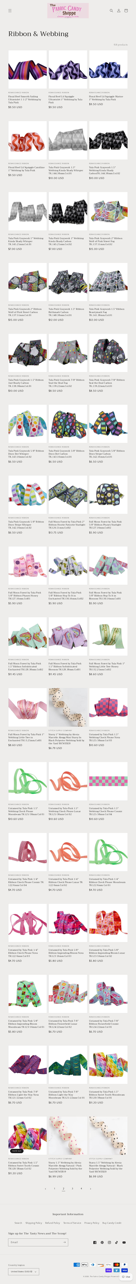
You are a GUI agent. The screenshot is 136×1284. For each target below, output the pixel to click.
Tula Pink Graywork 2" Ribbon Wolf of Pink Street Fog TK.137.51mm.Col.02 (106, 241)
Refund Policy (52, 1223)
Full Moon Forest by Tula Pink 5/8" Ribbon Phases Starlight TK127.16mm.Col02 (105, 525)
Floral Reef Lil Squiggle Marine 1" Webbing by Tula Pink (106, 98)
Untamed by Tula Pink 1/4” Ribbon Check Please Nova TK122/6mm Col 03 (23, 953)
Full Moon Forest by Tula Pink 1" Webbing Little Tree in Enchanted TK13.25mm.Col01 (26, 737)
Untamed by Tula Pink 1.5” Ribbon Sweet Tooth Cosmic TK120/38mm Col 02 (23, 1165)
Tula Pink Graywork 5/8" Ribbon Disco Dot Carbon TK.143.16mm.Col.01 (66, 454)
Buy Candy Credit (111, 1223)
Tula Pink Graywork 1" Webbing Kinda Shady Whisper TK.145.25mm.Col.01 (25, 241)
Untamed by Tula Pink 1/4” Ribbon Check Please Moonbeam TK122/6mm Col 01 (107, 882)
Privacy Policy (91, 1223)
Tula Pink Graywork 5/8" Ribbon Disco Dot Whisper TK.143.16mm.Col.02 (26, 454)
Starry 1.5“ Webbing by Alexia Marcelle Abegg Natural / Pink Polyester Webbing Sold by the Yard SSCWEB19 (65, 1167)
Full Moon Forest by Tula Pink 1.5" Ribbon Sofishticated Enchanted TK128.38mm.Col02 (25, 666)
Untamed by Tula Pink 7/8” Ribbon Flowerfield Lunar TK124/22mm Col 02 (63, 1024)
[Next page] (90, 1189)
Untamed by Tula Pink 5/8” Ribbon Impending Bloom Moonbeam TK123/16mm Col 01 (26, 1024)
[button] (10, 10)
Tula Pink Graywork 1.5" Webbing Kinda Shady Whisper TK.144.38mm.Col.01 (66, 170)
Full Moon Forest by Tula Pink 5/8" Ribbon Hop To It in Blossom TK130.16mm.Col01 (105, 595)
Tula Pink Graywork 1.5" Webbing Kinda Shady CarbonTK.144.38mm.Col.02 (104, 170)
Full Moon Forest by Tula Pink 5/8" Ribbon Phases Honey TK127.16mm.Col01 (24, 595)
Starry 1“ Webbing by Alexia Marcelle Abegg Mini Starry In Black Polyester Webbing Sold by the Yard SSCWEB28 (66, 739)
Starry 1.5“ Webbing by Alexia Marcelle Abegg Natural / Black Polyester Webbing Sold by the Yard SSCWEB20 (106, 1167)
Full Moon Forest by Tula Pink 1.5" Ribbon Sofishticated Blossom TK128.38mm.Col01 (65, 666)
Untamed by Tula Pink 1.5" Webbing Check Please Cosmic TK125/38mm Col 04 (105, 811)
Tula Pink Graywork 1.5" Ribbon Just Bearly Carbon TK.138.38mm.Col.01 (26, 383)
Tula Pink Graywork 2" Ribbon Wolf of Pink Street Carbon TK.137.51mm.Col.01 (25, 312)
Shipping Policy (34, 1223)
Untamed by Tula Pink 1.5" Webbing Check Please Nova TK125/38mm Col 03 (104, 737)
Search (18, 1223)
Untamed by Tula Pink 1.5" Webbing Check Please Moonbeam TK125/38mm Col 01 (26, 811)
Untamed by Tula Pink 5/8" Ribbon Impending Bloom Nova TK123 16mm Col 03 (66, 953)
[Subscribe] (64, 1242)
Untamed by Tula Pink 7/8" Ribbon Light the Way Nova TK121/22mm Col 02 (23, 1095)
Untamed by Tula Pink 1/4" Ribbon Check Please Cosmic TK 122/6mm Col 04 (26, 882)
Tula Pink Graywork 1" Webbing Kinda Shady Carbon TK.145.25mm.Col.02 (66, 241)
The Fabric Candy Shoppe (100, 1277)
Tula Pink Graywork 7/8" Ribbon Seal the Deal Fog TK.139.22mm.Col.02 (66, 383)
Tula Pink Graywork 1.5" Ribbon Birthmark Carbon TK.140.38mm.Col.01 (66, 312)
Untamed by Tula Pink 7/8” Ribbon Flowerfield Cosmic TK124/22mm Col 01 (104, 1024)
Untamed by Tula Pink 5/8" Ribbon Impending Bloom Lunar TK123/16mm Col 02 (107, 953)
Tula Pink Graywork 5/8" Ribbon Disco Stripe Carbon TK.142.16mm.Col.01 (107, 454)
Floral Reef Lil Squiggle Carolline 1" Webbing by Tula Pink (26, 169)
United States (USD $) (21, 1271)
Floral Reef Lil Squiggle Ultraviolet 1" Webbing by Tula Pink (65, 99)
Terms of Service (72, 1223)
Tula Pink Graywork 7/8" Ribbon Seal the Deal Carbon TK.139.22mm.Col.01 (107, 383)
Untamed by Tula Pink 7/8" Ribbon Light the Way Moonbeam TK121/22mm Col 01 (67, 1095)
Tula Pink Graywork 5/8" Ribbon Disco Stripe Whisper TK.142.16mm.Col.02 (26, 525)
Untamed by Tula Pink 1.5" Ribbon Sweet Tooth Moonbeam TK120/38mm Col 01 (107, 1095)
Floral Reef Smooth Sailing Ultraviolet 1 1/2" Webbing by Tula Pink (24, 99)
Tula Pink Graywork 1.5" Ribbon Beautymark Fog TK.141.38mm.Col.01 (107, 312)
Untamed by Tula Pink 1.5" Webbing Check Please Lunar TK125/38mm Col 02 (65, 811)
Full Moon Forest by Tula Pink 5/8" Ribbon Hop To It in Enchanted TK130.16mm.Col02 (66, 595)
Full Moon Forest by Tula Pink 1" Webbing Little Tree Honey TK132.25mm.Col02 (107, 666)
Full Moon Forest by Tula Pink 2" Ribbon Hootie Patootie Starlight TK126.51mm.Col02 (67, 525)
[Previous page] (45, 1189)
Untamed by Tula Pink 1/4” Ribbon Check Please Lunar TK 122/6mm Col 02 (66, 882)
